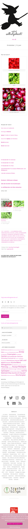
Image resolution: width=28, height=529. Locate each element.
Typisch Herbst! (20, 425)
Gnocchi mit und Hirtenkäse (9, 138)
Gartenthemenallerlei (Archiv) (16, 419)
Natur (7, 237)
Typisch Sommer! (12, 425)
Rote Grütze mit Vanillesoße (7, 128)
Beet (11, 350)
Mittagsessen (6, 364)
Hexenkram (3, 360)
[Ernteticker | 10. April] (6, 204)
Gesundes (10, 236)
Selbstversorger (5, 240)
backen (3, 350)
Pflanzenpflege (20, 237)
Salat (8, 239)
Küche (13, 362)
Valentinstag (17, 447)
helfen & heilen (8, 456)
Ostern (4, 448)
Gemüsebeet (4, 358)
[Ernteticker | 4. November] (6, 215)
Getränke (4, 452)
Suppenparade (10, 249)
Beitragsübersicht (16, 466)
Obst (15, 237)
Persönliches (6, 474)
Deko (2, 352)
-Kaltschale (5, 145)
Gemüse (21, 234)
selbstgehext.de (14, 239)
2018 (19, 470)
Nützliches (11, 237)
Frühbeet (18, 354)
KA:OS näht (13, 463)
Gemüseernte (4, 236)
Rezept (2, 239)
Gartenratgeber (21, 416)
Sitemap (10, 479)
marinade (5, 142)
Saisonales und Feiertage (7, 447)
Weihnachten (4, 375)
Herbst (14, 236)
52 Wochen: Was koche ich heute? (16, 421)
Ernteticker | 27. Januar (18, 207)
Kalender (17, 360)
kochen (17, 236)
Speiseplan (5, 371)
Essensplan (11, 354)
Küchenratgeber (11, 452)
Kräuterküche (22, 427)
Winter (19, 240)
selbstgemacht (21, 239)
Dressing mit (6, 131)
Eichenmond (6, 352)
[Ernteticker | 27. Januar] (18, 204)
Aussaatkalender (21, 414)
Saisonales (12, 461)
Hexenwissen (10, 360)
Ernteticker (4, 232)
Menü (18, 362)
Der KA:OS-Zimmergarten (15, 418)
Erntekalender (5, 416)
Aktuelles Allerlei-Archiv (11, 470)
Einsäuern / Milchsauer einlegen (9, 180)
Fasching (23, 447)
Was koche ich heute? (17, 373)
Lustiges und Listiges (20, 472)
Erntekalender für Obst (7, 165)
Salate (22, 436)
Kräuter (3, 237)
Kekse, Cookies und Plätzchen (14, 443)
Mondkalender (15, 364)
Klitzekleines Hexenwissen (8, 459)
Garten (16, 232)
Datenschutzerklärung (20, 475)
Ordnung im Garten (22, 364)
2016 (23, 454)
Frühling (12, 232)
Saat (6, 239)
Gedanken (21, 474)
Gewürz (17, 358)
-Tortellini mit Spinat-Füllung (9, 135)
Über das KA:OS (14, 474)
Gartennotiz (4, 234)
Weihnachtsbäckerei (11, 375)
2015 (2, 456)
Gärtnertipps (17, 234)
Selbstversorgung (21, 369)
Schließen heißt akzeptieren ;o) (15, 523)
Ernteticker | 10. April (6, 207)
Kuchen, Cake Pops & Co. (13, 441)
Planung (4, 366)
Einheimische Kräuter (14, 352)
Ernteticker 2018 (13, 416)
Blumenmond (14, 349)
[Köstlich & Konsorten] (14, 497)
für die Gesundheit (17, 465)
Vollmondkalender (17, 371)
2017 (19, 454)
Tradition (15, 240)
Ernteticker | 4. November (4, 219)
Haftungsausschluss (7, 477)
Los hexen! (5, 316)
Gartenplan (10, 234)
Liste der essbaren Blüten (8, 173)
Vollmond (12, 371)
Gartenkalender (22, 232)
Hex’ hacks (19, 463)
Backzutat (7, 350)
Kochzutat (22, 236)
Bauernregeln (15, 231)
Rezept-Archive (13, 454)
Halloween (21, 358)
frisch (8, 232)
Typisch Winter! (5, 427)
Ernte (20, 231)
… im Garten (5, 414)
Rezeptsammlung (15, 436)
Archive (8, 466)
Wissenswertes (4, 242)
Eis (16, 445)
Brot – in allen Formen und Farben (16, 450)
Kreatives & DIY (19, 459)
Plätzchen (10, 367)
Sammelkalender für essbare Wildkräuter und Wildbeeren (13, 169)
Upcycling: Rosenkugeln (13, 247)
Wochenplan (11, 242)
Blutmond (19, 349)
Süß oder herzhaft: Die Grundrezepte (10, 183)
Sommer (11, 240)
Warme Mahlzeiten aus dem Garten (11, 423)
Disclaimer (15, 477)
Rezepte (22, 366)
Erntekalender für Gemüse (8, 159)
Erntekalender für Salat (7, 163)
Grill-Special (21, 445)
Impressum (4, 475)
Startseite (16, 479)
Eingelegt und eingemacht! (8, 429)
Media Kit (22, 477)
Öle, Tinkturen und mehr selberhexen (16, 457)
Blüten (23, 349)
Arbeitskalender (12, 414)
